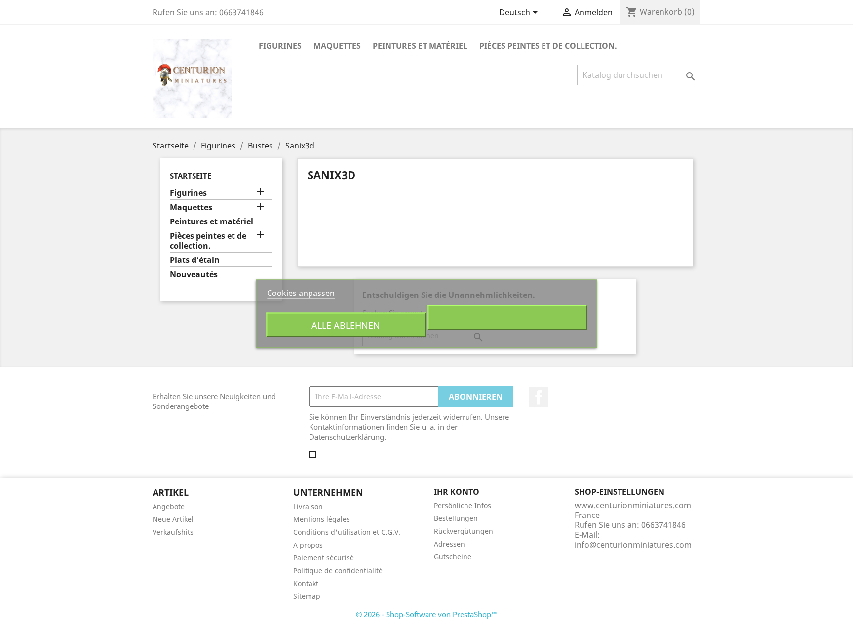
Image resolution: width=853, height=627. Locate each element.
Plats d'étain (195, 260)
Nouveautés (194, 274)
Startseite (190, 176)
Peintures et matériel (420, 45)
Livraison (308, 506)
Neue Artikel (173, 519)
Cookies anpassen (301, 292)
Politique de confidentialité (338, 570)
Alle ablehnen (345, 324)
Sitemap (306, 596)
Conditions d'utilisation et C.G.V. (346, 532)
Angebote (169, 506)
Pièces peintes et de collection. (548, 45)
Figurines (280, 45)
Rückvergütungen (463, 531)
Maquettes (337, 45)
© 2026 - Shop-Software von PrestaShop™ (426, 614)
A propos (308, 545)
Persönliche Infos (462, 505)
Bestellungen (456, 518)
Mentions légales (321, 519)
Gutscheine (452, 556)
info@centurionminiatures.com (633, 544)
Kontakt (305, 583)
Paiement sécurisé (323, 557)
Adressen (449, 544)
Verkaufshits (173, 532)
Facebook (538, 397)
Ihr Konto (456, 491)
